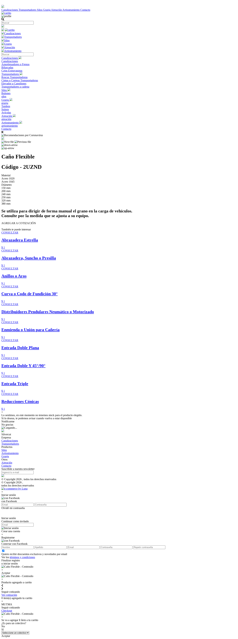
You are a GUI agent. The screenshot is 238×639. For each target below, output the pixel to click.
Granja (47, 9)
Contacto (85, 9)
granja (4, 103)
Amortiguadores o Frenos (15, 64)
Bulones (5, 93)
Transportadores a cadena (15, 86)
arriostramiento (9, 125)
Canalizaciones (10, 9)
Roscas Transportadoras (14, 77)
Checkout (6, 610)
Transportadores (28, 9)
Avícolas (6, 112)
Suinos (5, 109)
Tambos (5, 106)
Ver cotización (9, 594)
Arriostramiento (71, 9)
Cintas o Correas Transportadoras (19, 80)
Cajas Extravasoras (11, 70)
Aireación (56, 9)
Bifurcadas (7, 67)
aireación (6, 119)
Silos (40, 9)
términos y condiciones (22, 557)
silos (3, 96)
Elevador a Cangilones (13, 83)
